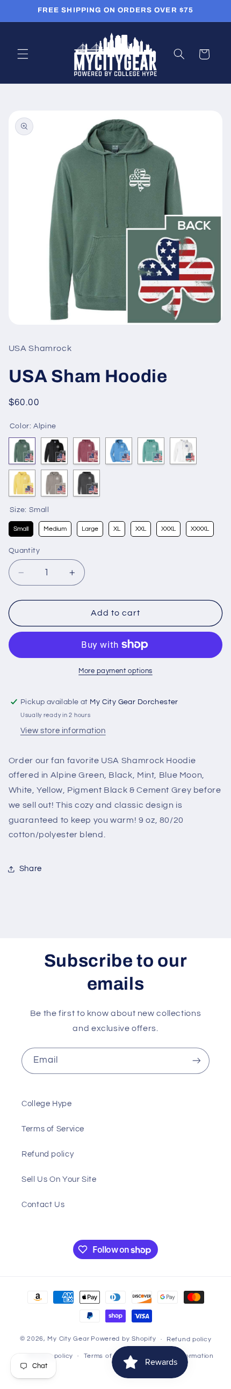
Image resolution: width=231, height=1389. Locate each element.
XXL (140, 526)
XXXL (168, 526)
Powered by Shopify (123, 1339)
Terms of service (111, 1356)
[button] (22, 54)
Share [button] (30, 869)
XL (116, 526)
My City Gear (68, 1339)
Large (89, 526)
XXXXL (199, 526)
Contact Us (42, 1205)
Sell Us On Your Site (59, 1179)
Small (20, 526)
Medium (54, 526)
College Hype (46, 1104)
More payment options (115, 671)
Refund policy (47, 1154)
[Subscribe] (196, 1061)
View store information (63, 731)
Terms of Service (52, 1129)
